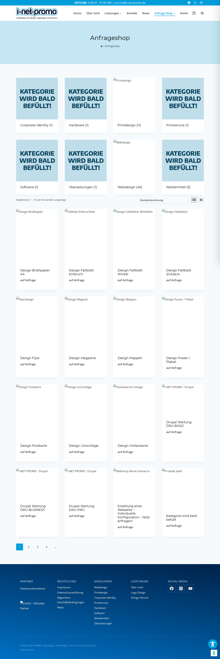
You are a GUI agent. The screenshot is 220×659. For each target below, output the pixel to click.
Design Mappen (130, 358)
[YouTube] (190, 588)
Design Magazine (82, 358)
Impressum (64, 587)
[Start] (101, 46)
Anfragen (37, 376)
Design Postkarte (33, 446)
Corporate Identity (105, 597)
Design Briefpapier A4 (35, 272)
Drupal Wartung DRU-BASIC (178, 424)
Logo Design (138, 592)
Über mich (93, 13)
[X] (195, 2)
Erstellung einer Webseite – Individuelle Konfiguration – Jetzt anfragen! (134, 513)
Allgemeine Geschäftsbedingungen (70, 600)
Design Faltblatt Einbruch (81, 272)
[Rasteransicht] (194, 199)
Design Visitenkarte (133, 446)
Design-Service (139, 597)
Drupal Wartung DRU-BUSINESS (33, 508)
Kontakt (132, 13)
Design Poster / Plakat (178, 360)
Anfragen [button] (183, 443)
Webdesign (100, 587)
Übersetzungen (103, 623)
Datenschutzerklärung (70, 592)
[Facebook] (189, 2)
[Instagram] (201, 2)
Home (77, 13)
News (146, 13)
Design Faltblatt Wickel (130, 272)
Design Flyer (30, 358)
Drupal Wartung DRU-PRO (81, 508)
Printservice (101, 602)
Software (99, 613)
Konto (184, 13)
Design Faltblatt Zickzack (178, 272)
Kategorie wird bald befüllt (181, 518)
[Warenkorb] (194, 13)
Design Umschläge (83, 446)
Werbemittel (101, 618)
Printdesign (101, 592)
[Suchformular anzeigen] (200, 13)
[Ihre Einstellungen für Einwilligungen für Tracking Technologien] (214, 653)
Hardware (100, 608)
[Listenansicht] (201, 199)
